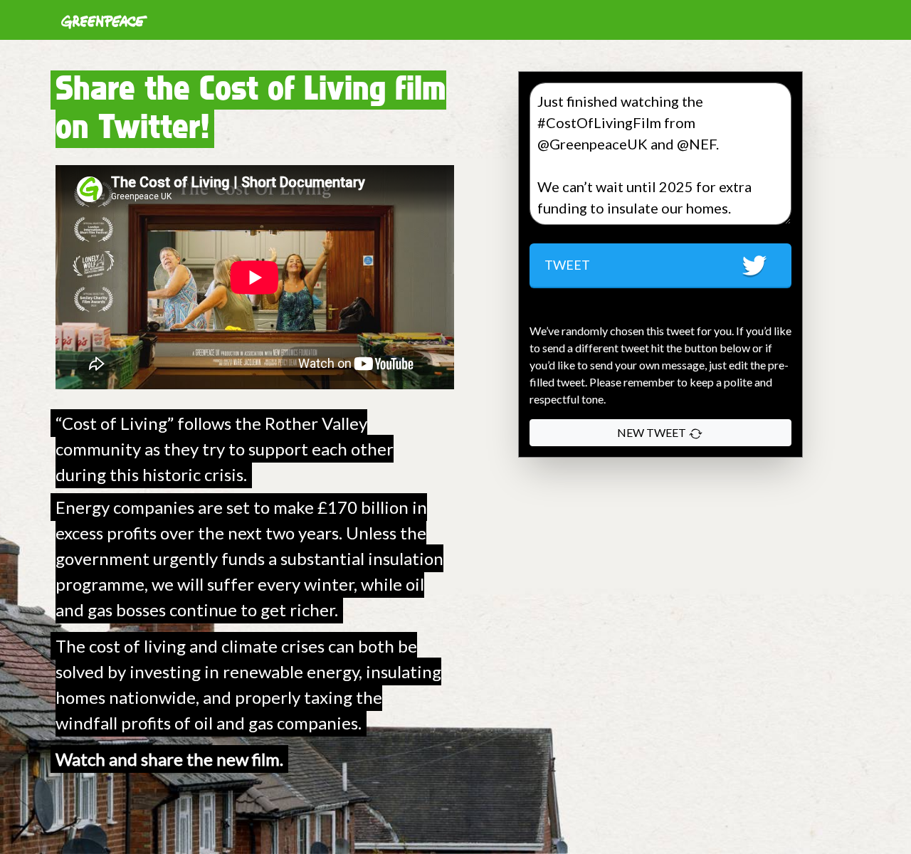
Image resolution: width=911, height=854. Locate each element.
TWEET (567, 265)
